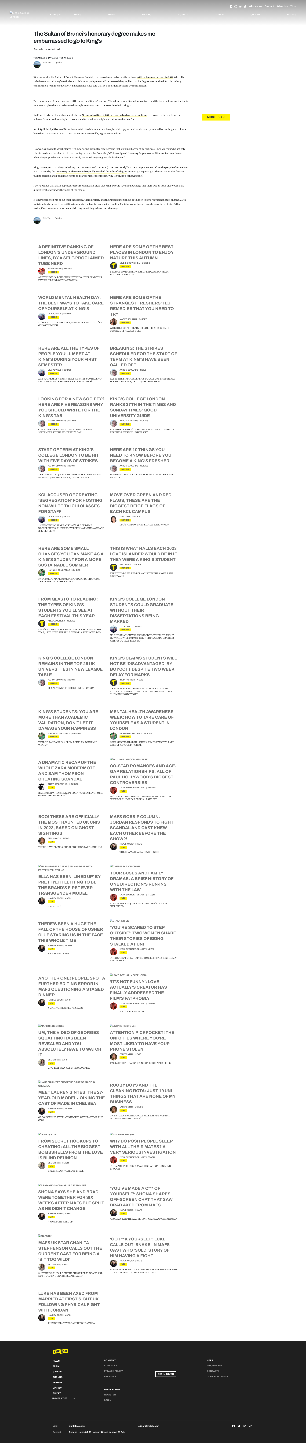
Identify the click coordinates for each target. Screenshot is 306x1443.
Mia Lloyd (125, 564)
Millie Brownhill (130, 263)
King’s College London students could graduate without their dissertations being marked (141, 610)
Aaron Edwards (129, 370)
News (77, 15)
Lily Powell (54, 314)
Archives (110, 1376)
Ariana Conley (56, 621)
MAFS (139, 844)
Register (110, 1395)
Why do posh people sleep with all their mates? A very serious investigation (143, 1146)
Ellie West (47, 62)
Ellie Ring (54, 1060)
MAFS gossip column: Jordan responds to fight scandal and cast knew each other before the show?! (142, 827)
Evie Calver (55, 268)
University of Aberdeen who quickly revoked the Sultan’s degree (91, 171)
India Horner (127, 680)
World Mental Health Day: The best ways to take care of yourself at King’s (71, 303)
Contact (269, 6)
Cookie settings (217, 1376)
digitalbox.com (77, 1426)
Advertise (282, 6)
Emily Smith (54, 838)
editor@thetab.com (148, 1426)
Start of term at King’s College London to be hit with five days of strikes (68, 455)
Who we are (255, 6)
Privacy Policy (113, 1371)
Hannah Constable (59, 570)
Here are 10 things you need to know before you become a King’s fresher (140, 455)
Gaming (147, 15)
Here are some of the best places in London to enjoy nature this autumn (142, 252)
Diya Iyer (125, 516)
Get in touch (166, 1374)
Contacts (213, 1371)
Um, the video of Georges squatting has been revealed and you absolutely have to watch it (69, 1043)
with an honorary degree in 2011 (155, 77)
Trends (219, 15)
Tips (293, 6)
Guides (291, 15)
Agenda (183, 15)
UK (51, 787)
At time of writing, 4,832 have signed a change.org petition (114, 115)
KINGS (53, 272)
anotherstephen (58, 784)
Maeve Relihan (128, 319)
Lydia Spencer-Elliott (133, 788)
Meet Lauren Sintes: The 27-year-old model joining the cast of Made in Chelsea (71, 1098)
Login (107, 1400)
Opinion (256, 15)
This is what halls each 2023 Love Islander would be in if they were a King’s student (143, 554)
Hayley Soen (127, 844)
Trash (112, 15)
